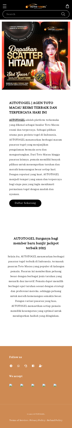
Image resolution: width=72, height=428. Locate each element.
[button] (5, 6)
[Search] (63, 14)
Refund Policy (55, 420)
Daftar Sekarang (25, 203)
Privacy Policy (37, 420)
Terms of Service (18, 420)
